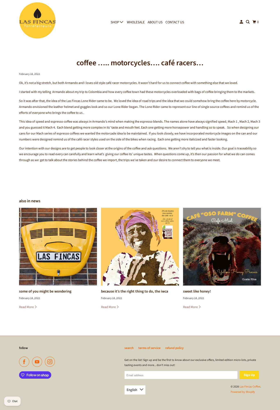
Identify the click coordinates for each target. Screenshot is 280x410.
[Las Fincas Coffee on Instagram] (51, 362)
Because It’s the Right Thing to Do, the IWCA (134, 291)
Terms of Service (149, 348)
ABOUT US (155, 22)
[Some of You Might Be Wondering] (58, 247)
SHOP (115, 22)
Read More (26, 307)
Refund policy (174, 348)
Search (129, 348)
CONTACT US (174, 22)
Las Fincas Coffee (250, 387)
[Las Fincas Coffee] (37, 21)
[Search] (248, 22)
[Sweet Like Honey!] (222, 247)
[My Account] (242, 22)
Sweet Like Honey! (197, 291)
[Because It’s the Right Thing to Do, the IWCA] (140, 247)
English (132, 389)
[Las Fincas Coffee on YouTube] (38, 362)
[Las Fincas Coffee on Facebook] (25, 362)
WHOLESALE (136, 22)
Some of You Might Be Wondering (45, 291)
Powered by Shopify (243, 392)
